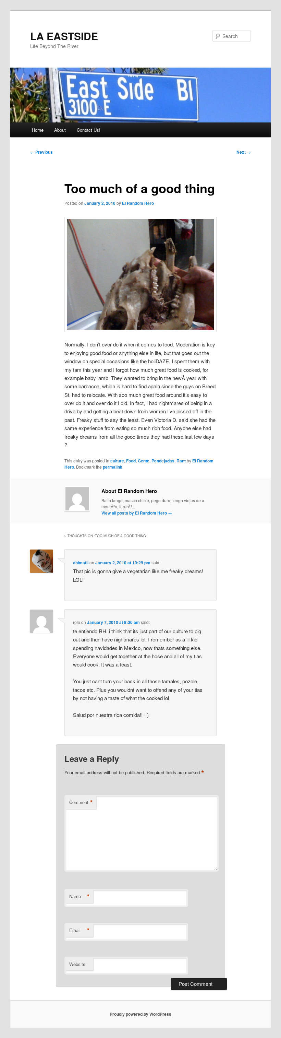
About (60, 130)
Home (38, 130)
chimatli (80, 562)
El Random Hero (138, 203)
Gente (143, 461)
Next (243, 152)
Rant (181, 461)
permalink (112, 467)
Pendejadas (162, 461)
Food (131, 461)
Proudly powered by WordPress (140, 1014)
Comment (81, 802)
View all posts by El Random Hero (136, 513)
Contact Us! (88, 130)
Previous (41, 152)
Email (79, 930)
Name (79, 896)
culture (117, 461)
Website (77, 964)
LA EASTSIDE (64, 35)
